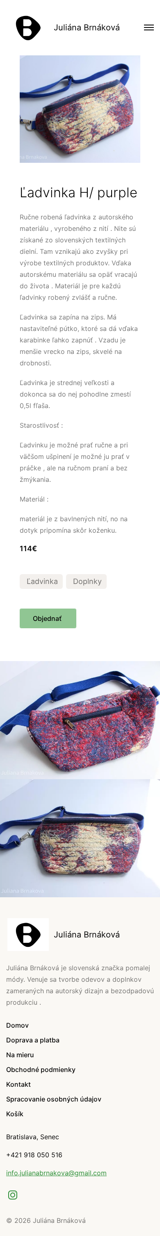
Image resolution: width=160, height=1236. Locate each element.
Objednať (48, 618)
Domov (17, 1025)
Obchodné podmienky (40, 1069)
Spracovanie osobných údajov (53, 1099)
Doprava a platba (32, 1040)
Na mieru (20, 1055)
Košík (14, 1114)
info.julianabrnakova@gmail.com (56, 1173)
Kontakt (18, 1084)
